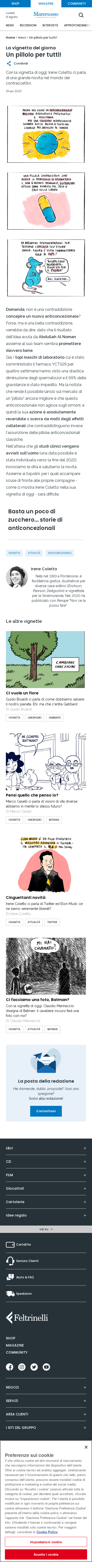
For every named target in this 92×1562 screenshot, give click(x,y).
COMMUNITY (77, 3)
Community (16, 1352)
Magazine (15, 1345)
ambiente (55, 718)
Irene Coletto (44, 569)
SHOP (15, 3)
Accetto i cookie (46, 1554)
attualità (34, 553)
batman (54, 820)
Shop (10, 1338)
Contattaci (46, 1111)
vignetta (14, 553)
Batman (52, 1029)
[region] (46, 1501)
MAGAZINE (46, 3)
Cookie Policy (47, 1532)
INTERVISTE (50, 25)
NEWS (10, 25)
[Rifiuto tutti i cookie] (86, 1447)
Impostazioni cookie (46, 1542)
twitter (52, 922)
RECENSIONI (28, 25)
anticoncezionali (60, 553)
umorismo (34, 718)
